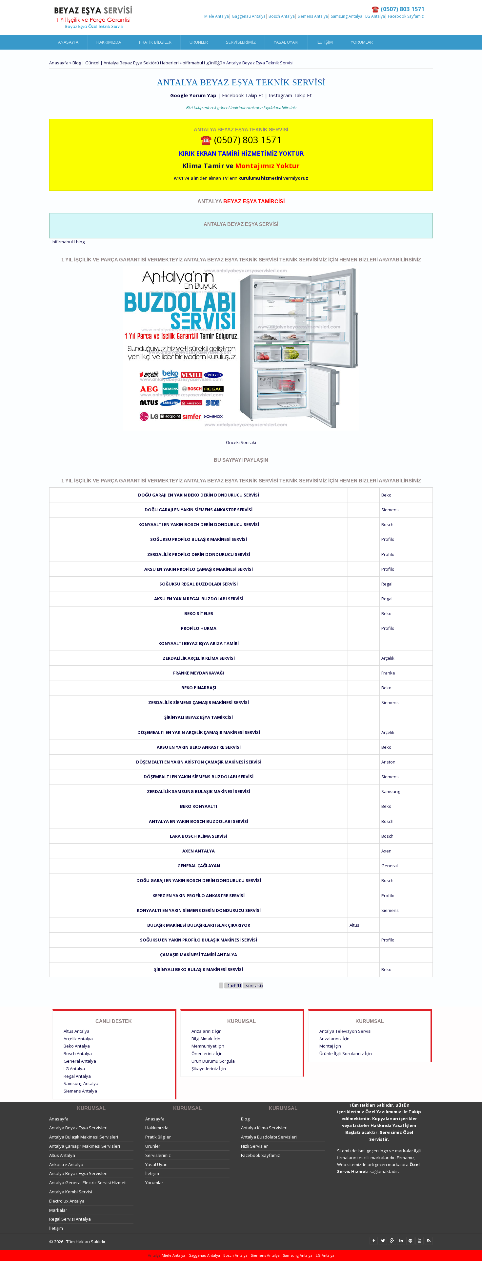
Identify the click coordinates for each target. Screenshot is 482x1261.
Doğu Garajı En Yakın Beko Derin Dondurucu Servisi (198, 495)
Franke (388, 673)
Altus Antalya (77, 1031)
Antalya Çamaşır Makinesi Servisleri (84, 1146)
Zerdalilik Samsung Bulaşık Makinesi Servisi (198, 791)
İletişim (324, 42)
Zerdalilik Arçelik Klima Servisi (199, 658)
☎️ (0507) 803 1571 (241, 139)
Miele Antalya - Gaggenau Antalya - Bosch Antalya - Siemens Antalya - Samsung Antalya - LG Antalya (247, 1255)
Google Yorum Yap (193, 95)
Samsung (390, 791)
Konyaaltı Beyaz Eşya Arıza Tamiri (198, 643)
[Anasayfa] (93, 17)
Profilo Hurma (198, 628)
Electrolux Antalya (67, 1201)
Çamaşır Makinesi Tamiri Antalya (198, 955)
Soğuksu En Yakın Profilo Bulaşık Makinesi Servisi (198, 940)
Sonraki (248, 442)
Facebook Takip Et (242, 95)
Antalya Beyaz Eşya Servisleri (78, 1128)
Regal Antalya (77, 1076)
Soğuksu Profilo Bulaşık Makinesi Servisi (198, 539)
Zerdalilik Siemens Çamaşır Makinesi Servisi (198, 702)
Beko (386, 495)
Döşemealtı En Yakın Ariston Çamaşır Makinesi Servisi (198, 762)
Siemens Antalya (313, 16)
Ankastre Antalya (66, 1164)
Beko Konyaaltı (198, 806)
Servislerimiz (241, 42)
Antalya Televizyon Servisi (345, 1031)
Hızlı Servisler (254, 1146)
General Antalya (80, 1061)
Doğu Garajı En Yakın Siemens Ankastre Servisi (198, 510)
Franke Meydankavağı (198, 673)
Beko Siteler (198, 613)
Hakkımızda (108, 42)
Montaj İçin (330, 1046)
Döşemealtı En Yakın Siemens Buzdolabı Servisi (198, 777)
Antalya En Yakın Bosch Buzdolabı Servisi (198, 821)
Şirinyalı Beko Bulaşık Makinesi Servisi (198, 969)
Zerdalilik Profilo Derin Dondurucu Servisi (198, 554)
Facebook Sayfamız (406, 16)
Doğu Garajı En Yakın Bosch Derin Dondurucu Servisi (198, 880)
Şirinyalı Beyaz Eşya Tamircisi (198, 717)
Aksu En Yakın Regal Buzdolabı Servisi (198, 599)
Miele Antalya (216, 16)
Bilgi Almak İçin (205, 1039)
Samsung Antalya (346, 16)
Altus (354, 925)
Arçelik (387, 658)
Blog (245, 1119)
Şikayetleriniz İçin (208, 1069)
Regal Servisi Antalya (70, 1219)
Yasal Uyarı (286, 42)
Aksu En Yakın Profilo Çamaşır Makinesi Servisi (198, 569)
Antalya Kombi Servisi (70, 1192)
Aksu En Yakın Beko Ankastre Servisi (199, 747)
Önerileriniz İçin (207, 1053)
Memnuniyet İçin (207, 1046)
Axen (386, 851)
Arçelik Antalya (78, 1039)
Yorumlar (362, 42)
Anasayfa (68, 42)
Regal (386, 584)
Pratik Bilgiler (155, 42)
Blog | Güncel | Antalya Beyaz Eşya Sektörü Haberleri (125, 63)
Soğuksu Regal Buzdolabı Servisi (198, 584)
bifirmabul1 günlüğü (202, 63)
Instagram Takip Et (290, 95)
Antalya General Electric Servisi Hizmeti (88, 1182)
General (389, 866)
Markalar (58, 1210)
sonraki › (254, 985)
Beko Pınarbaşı (198, 688)
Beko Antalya (77, 1046)
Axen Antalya (198, 851)
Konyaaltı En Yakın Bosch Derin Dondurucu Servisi (198, 524)
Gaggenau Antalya (249, 16)
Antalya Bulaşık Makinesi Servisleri (83, 1137)
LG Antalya (375, 16)
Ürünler (199, 42)
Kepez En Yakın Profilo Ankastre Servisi (198, 895)
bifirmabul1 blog (68, 242)
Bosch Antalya (282, 16)
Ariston (388, 762)
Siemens (390, 510)
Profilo (387, 539)
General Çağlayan (198, 866)
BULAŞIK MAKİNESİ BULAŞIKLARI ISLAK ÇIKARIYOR (198, 925)
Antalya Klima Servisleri (264, 1128)
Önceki (233, 442)
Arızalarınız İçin (206, 1031)
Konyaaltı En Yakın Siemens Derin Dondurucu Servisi (199, 910)
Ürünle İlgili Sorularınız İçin (345, 1053)
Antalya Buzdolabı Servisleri (269, 1137)
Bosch (387, 524)
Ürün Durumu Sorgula (213, 1061)
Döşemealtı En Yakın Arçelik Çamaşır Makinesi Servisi (198, 732)
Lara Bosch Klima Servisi (198, 836)
